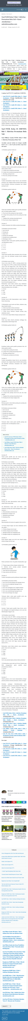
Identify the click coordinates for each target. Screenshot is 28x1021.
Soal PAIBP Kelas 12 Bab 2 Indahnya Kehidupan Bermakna (13, 899)
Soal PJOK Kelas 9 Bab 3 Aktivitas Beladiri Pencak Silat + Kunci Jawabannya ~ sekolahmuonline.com (14, 449)
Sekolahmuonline (22, 63)
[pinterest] (13, 802)
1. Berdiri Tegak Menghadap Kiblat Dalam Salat (11, 871)
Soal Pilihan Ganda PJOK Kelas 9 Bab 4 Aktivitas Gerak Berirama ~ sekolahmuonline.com (13, 444)
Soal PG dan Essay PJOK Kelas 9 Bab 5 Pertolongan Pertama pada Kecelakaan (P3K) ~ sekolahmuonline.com (15, 438)
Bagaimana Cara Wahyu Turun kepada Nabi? (11, 880)
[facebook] (4, 802)
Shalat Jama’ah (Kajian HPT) (7, 864)
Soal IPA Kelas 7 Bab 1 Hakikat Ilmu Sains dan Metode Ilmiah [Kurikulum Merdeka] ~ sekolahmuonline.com (13, 994)
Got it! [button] (4, 1018)
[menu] (3, 9)
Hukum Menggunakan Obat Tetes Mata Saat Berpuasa (13, 853)
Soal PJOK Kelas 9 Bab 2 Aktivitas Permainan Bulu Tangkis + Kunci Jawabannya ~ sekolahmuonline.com (7, 836)
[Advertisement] (14, 44)
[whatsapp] (19, 802)
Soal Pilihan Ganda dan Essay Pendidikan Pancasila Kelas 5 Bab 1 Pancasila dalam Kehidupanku (13, 946)
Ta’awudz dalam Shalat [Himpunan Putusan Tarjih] (12, 874)
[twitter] (9, 802)
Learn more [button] (5, 1014)
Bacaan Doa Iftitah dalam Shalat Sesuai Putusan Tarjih (13, 877)
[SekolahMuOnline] (14, 3)
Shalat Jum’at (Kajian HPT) (7, 861)
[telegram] (23, 802)
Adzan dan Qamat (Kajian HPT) (8, 867)
